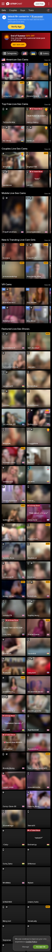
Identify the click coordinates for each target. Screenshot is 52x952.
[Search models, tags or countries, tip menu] (48, 10)
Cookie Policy (31, 942)
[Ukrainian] (33, 53)
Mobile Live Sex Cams (14, 193)
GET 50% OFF (18, 45)
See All (47, 60)
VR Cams (7, 284)
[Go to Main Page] (16, 4)
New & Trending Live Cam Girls (18, 239)
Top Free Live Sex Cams (15, 104)
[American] (24, 53)
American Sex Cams (17, 59)
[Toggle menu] (3, 4)
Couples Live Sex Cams (14, 148)
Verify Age (16, 27)
